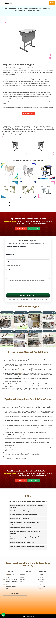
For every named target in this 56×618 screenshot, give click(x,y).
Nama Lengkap (11, 254)
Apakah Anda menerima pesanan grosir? (23, 542)
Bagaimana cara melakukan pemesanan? (23, 511)
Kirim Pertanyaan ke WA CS (28, 295)
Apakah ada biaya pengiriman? (20, 518)
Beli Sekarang (28, 113)
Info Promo (21, 228)
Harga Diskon (34, 228)
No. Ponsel (9, 262)
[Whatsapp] (3, 615)
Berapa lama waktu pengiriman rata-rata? (24, 514)
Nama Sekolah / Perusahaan (16, 247)
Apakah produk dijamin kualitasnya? (22, 527)
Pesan (8, 277)
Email (8, 269)
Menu (52, 3)
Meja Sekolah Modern (29, 616)
